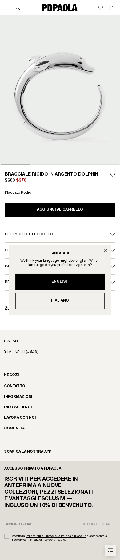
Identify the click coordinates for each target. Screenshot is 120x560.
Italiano (60, 300)
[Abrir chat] (110, 550)
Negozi (11, 375)
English (59, 281)
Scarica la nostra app (27, 451)
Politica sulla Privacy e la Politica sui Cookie (56, 536)
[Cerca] (18, 8)
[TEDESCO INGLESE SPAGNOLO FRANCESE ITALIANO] (60, 341)
